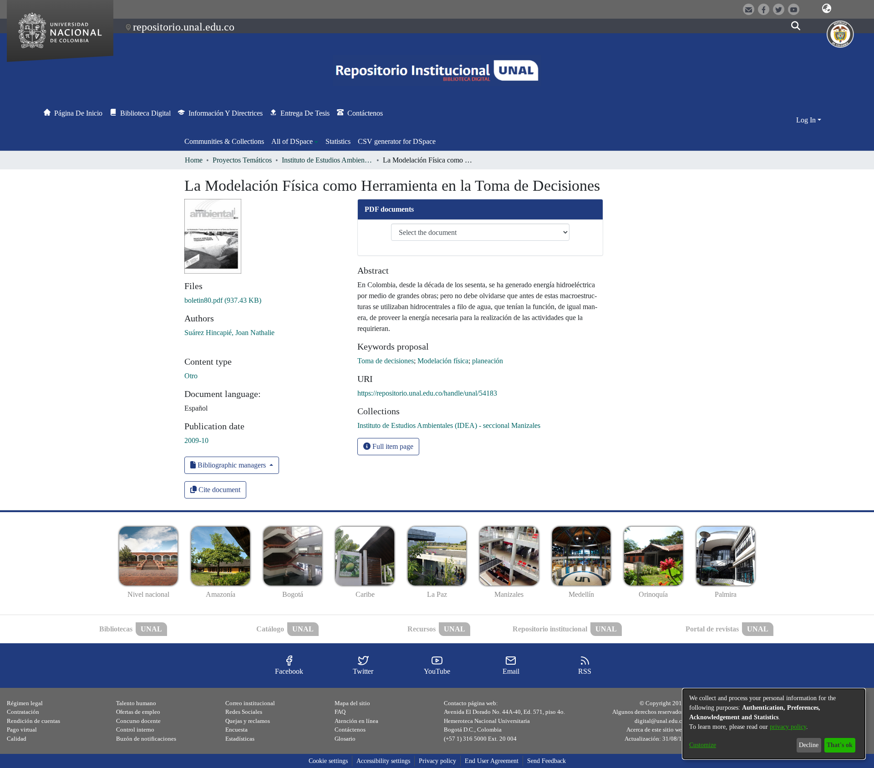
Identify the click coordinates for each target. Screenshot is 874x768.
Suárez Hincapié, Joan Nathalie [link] (229, 332)
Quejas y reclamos (247, 720)
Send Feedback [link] (546, 761)
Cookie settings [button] (328, 761)
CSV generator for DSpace (397, 141)
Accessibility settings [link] (383, 761)
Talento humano (136, 703)
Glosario (345, 738)
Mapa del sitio (352, 703)
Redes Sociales (243, 711)
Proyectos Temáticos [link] (242, 160)
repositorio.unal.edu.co (183, 27)
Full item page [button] (392, 446)
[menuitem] (294, 141)
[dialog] (774, 724)
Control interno (135, 729)
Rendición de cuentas (33, 720)
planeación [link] (487, 361)
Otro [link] (191, 376)
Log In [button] (807, 120)
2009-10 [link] (196, 440)
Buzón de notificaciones (146, 738)
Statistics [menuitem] (338, 141)
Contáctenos (350, 729)
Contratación (23, 711)
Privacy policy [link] (437, 761)
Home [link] (194, 160)
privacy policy (788, 726)
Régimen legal (25, 703)
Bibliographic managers (232, 465)
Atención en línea (356, 720)
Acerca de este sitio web (655, 729)
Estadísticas (239, 738)
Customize (702, 745)
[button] (826, 8)
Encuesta (236, 729)
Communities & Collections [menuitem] (224, 141)
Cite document (218, 489)
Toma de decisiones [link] (385, 361)
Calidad (16, 738)
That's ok (840, 745)
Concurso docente (138, 720)
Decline (808, 745)
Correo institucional (250, 703)
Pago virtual (22, 729)
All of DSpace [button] (292, 141)
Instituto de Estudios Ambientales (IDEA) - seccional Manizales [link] (327, 160)
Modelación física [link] (442, 361)
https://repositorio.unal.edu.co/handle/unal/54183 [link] (427, 393)
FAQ (340, 711)
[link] (222, 300)
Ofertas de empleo (138, 711)
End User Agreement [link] (491, 761)
